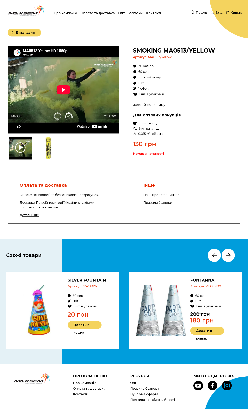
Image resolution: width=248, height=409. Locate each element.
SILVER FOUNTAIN (87, 280)
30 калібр (146, 66)
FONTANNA (202, 280)
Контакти (154, 13)
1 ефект (144, 88)
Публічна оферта (144, 394)
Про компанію (65, 13)
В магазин (25, 32)
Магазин (135, 13)
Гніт (141, 83)
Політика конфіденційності (152, 400)
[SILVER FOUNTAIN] (38, 310)
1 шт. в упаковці (151, 94)
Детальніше (29, 215)
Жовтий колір (149, 77)
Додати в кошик (81, 326)
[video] (21, 148)
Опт (121, 13)
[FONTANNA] (160, 310)
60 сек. (143, 72)
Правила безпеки (157, 202)
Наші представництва (161, 195)
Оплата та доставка (98, 13)
